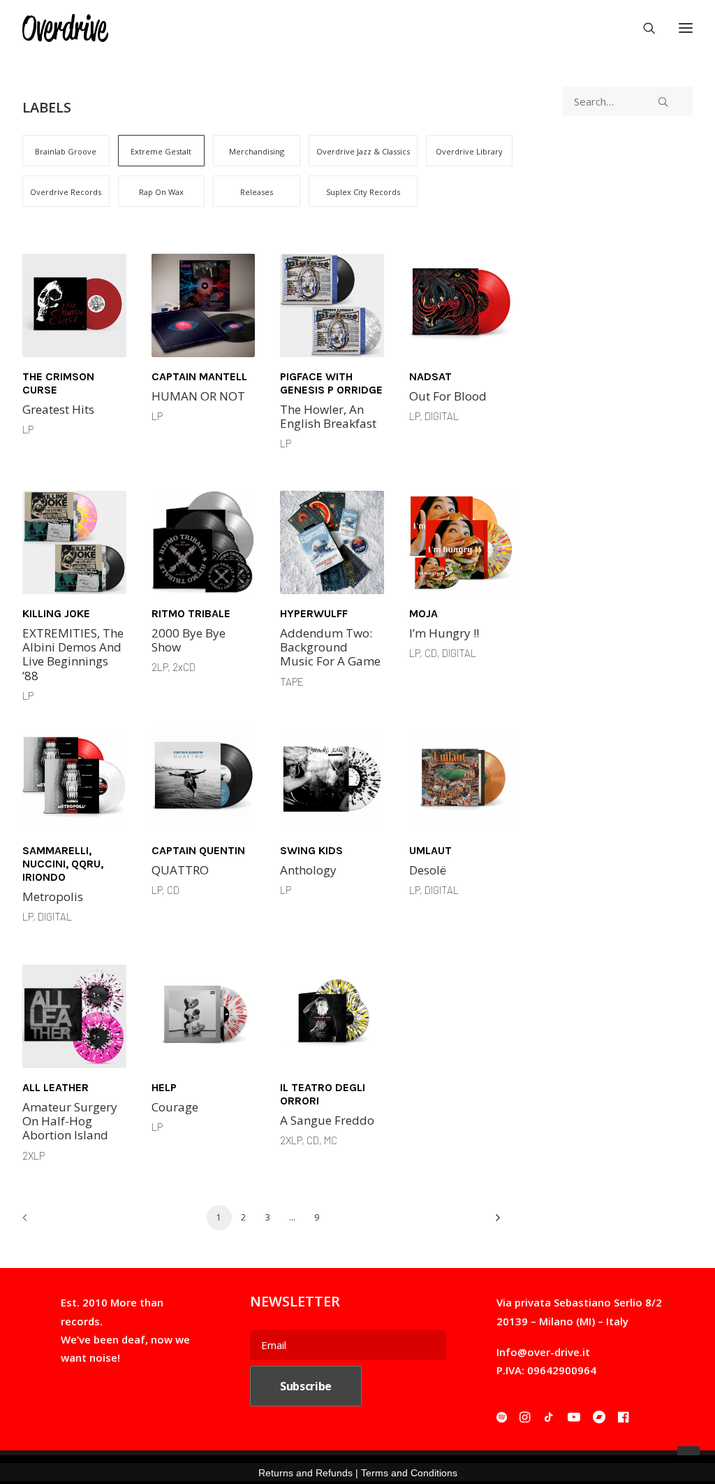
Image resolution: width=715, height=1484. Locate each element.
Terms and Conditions (409, 1472)
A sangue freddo (327, 1120)
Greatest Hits (58, 409)
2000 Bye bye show (189, 640)
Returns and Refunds (305, 1472)
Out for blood (448, 396)
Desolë (427, 870)
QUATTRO (180, 870)
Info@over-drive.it (543, 1352)
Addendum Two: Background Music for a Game (330, 647)
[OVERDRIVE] (65, 28)
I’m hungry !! (444, 633)
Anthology (308, 870)
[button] (74, 305)
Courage (175, 1107)
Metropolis (52, 896)
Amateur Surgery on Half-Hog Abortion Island (69, 1121)
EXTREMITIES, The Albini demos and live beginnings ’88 (73, 654)
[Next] (494, 1222)
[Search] (643, 28)
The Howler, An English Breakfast (328, 416)
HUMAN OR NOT (198, 396)
